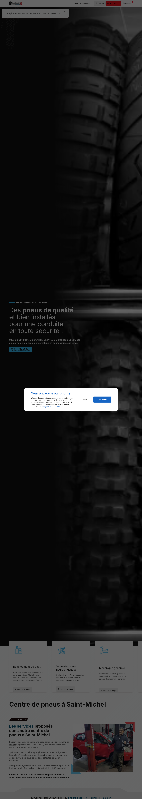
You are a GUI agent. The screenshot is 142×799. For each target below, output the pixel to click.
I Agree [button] (102, 399)
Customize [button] (85, 399)
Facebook (54, 407)
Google (45, 407)
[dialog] (71, 399)
